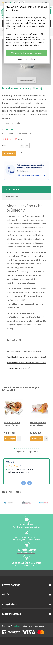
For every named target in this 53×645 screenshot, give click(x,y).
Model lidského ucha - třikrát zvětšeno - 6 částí (26, 357)
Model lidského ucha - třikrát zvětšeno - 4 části (26, 362)
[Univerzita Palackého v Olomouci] (8, 503)
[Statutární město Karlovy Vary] (43, 503)
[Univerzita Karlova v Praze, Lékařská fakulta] (26, 503)
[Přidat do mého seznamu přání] (21, 153)
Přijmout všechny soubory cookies (26, 53)
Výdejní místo (9, 604)
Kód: (4, 129)
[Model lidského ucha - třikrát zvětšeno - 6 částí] (39, 408)
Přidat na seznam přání (19, 438)
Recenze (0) (12, 196)
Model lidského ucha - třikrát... (12, 424)
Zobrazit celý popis (4, 123)
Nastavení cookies (26, 59)
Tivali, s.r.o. (17, 626)
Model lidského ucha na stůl (19, 368)
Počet (4, 145)
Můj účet (7, 594)
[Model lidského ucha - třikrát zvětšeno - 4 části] (13, 408)
